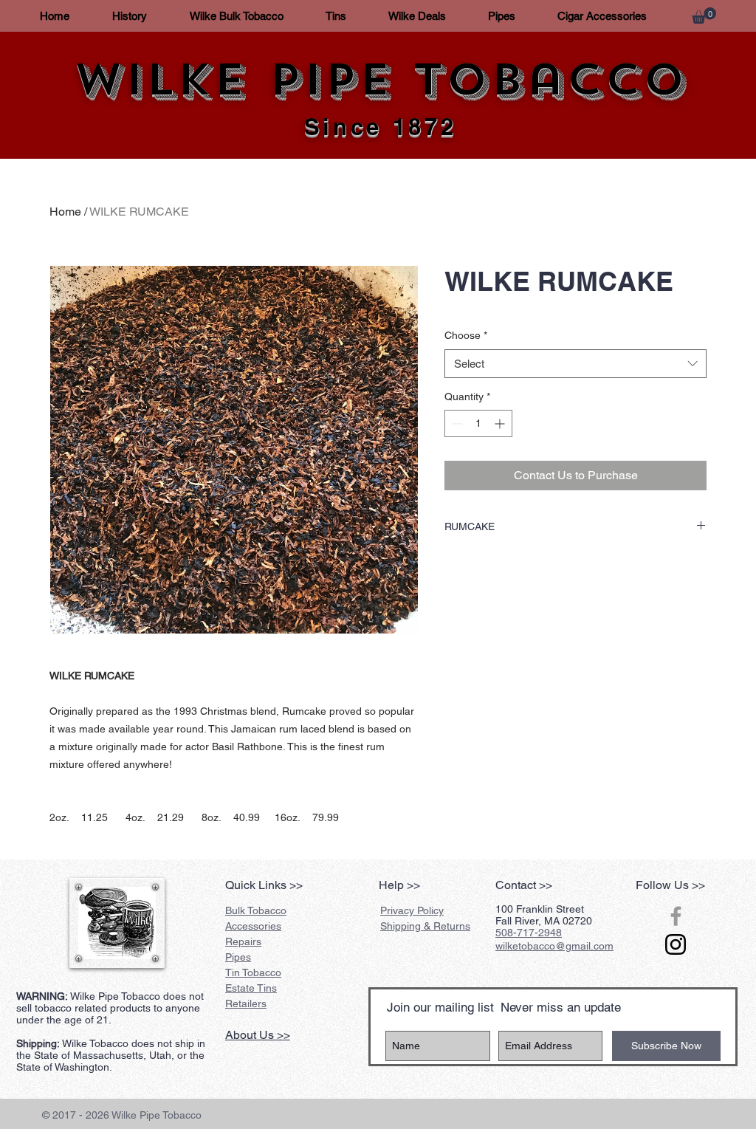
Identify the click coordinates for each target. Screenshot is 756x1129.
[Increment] (501, 423)
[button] (704, 15)
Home (65, 212)
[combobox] (575, 363)
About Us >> (257, 1035)
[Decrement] (456, 423)
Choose (465, 335)
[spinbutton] (478, 423)
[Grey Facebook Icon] (676, 916)
